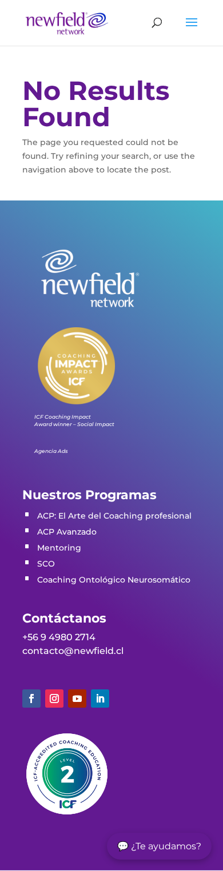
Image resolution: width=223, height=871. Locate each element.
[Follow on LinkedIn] (100, 698)
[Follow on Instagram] (54, 698)
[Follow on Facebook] (31, 698)
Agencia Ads (51, 451)
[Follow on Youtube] (77, 698)
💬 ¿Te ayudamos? (159, 846)
